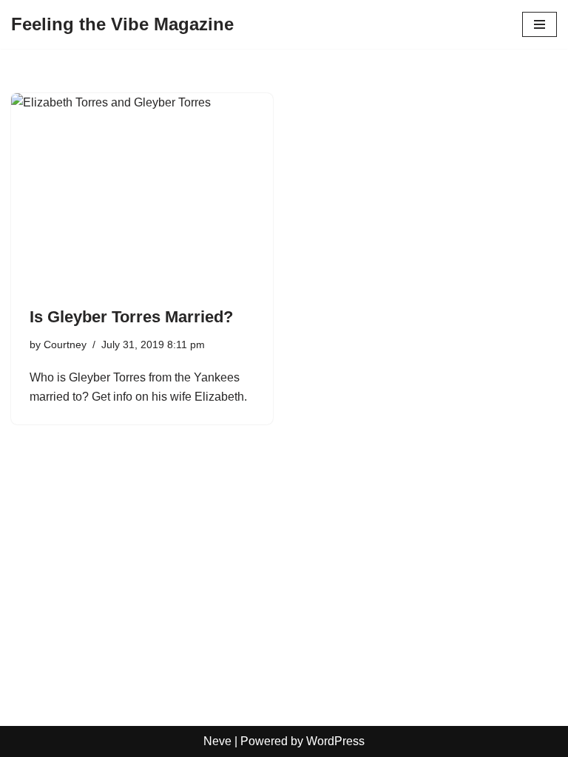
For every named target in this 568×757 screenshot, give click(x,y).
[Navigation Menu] (539, 24)
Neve (217, 741)
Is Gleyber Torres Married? (131, 317)
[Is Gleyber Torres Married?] (142, 191)
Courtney (65, 344)
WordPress (335, 741)
